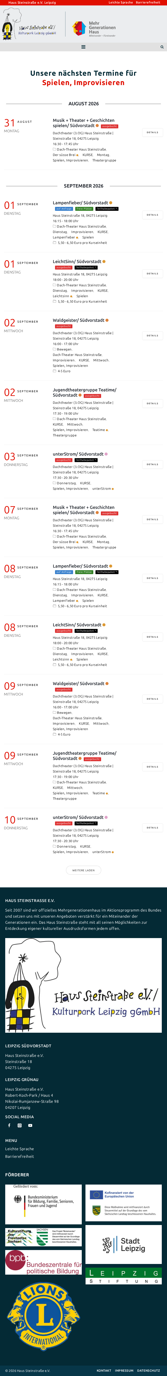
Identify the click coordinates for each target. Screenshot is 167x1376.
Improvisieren (82, 232)
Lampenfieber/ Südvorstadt (80, 202)
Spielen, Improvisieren (70, 160)
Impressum (124, 1371)
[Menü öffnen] (83, 47)
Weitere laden (83, 870)
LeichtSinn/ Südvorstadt (77, 261)
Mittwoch (101, 360)
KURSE (88, 155)
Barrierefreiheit (148, 2)
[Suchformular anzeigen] (162, 47)
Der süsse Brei (64, 155)
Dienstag (60, 232)
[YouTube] (30, 1125)
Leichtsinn (61, 296)
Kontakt (104, 1371)
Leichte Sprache (121, 2)
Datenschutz (148, 1371)
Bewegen (64, 349)
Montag (103, 155)
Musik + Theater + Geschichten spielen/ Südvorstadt (84, 123)
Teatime (98, 430)
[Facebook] (9, 1125)
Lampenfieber (64, 237)
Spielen (88, 237)
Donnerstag (66, 483)
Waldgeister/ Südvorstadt (78, 320)
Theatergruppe (104, 160)
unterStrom (101, 489)
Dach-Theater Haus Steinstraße (81, 149)
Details (153, 132)
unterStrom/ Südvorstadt (78, 454)
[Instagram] (20, 1125)
